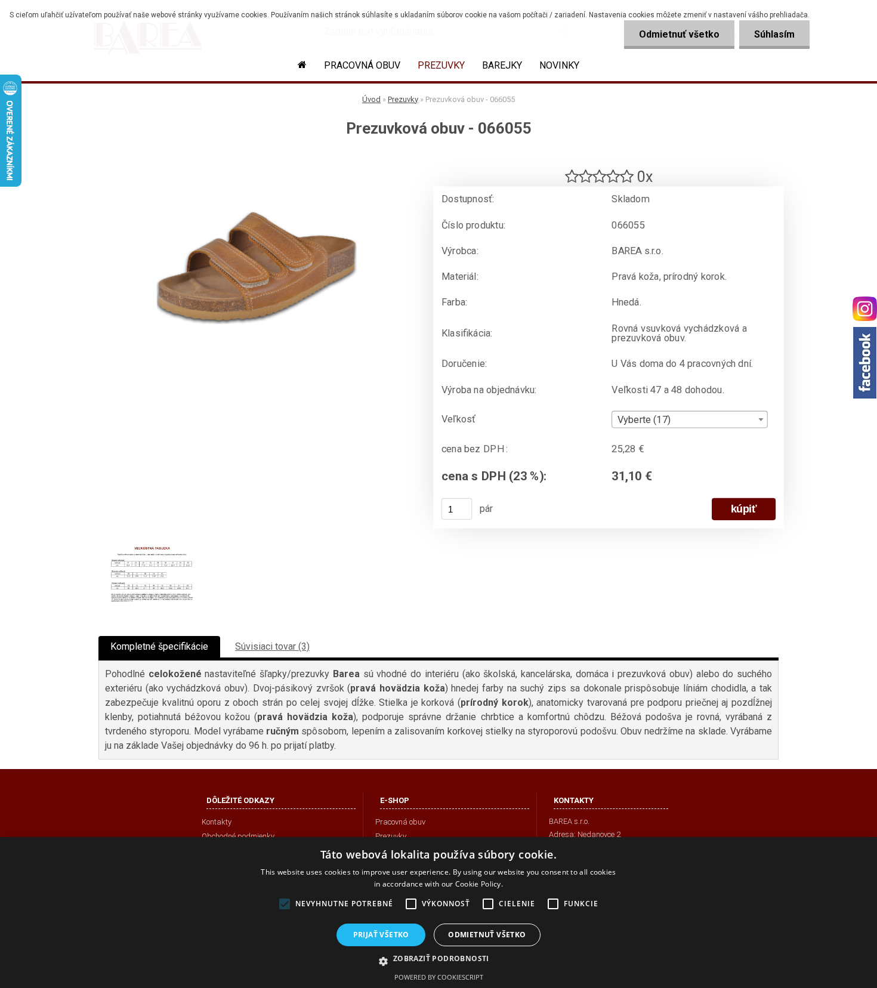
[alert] (438, 912)
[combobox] (689, 419)
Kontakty (216, 821)
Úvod (371, 99)
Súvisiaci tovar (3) (272, 646)
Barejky (502, 65)
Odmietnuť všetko (679, 34)
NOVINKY (559, 65)
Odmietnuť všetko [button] (487, 935)
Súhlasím (774, 34)
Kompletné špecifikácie (159, 646)
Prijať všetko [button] (381, 935)
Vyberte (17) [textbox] (644, 420)
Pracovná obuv (362, 65)
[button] (438, 960)
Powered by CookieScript (438, 976)
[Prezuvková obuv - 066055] (256, 158)
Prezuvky (441, 65)
